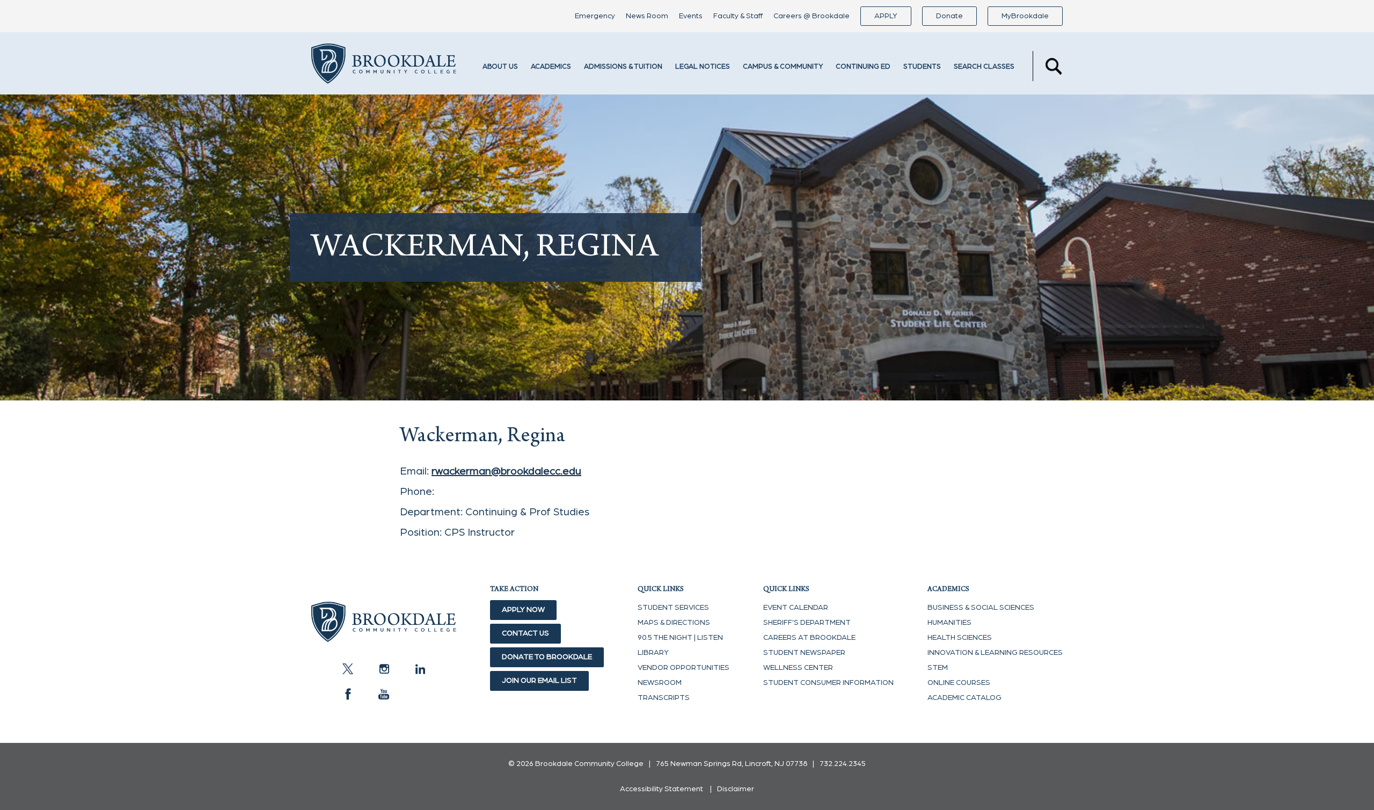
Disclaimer (735, 789)
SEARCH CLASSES (984, 66)
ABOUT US (500, 66)
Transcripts (664, 698)
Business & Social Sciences (980, 607)
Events (691, 16)
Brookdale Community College (383, 66)
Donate (949, 16)
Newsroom (660, 683)
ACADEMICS (551, 66)
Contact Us (525, 633)
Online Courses (958, 683)
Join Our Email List (539, 680)
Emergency (595, 16)
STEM (937, 668)
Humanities (949, 622)
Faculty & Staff (738, 16)
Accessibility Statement (661, 789)
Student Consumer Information (828, 683)
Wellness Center (798, 668)
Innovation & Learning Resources (995, 652)
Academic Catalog (964, 698)
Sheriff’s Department (807, 622)
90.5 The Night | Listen (680, 637)
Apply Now (523, 610)
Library (653, 652)
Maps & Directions (674, 622)
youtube (384, 694)
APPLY (885, 16)
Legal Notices (702, 66)
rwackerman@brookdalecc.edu (506, 471)
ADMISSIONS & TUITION (623, 66)
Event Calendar (795, 607)
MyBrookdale (1025, 16)
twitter (348, 669)
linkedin (420, 669)
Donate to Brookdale (547, 657)
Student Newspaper (804, 652)
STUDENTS (922, 66)
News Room (647, 16)
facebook (348, 694)
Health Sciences (959, 637)
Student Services (673, 607)
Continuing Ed (863, 66)
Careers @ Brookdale (811, 16)
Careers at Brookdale (809, 637)
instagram (384, 669)
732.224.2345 (843, 764)
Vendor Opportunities (683, 668)
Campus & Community (783, 66)
